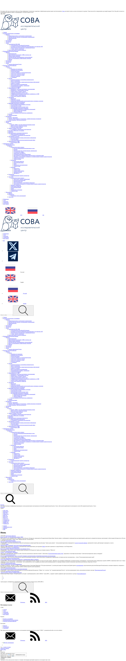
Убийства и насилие (15, 99)
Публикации (8, 40)
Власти (10, 67)
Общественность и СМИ (13, 88)
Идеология (13, 160)
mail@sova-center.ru (5, 648)
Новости (8, 34)
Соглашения (14, 77)
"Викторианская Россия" (100, 570)
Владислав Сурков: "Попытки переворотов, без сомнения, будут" (15, 548)
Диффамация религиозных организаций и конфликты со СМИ (25, 93)
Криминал (10, 131)
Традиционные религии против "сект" (19, 107)
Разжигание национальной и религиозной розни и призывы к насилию (27, 101)
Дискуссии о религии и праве (17, 75)
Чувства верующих (15, 71)
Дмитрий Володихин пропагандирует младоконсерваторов (14, 569)
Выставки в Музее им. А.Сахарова (16, 130)
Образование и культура (13, 136)
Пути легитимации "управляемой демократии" (24, 182)
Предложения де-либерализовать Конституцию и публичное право (29, 155)
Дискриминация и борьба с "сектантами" (20, 85)
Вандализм (13, 98)
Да (1, 13)
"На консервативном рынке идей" (55, 553)
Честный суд (16, 173)
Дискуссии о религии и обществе (18, 96)
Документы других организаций (18, 195)
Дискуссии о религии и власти (18, 73)
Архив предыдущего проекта (17, 147)
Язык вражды (9, 192)
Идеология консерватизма (19, 180)
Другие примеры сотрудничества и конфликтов (21, 112)
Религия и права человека (17, 127)
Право (15, 163)
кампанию (16, 546)
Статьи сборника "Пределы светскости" (17, 120)
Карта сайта (3, 649)
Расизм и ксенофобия (8, 618)
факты (43, 546)
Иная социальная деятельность (18, 134)
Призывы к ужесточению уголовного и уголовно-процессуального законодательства (33, 156)
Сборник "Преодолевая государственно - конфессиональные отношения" (24, 118)
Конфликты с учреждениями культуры (19, 90)
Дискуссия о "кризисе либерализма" (22, 179)
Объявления (6, 199)
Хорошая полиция (18, 172)
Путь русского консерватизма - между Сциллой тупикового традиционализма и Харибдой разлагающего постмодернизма (28, 556)
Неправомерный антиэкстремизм (10, 620)
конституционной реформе (81, 542)
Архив (7, 43)
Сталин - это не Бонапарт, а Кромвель (9, 552)
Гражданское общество (19, 161)
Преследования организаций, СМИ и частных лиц (19, 54)
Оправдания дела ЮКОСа (19, 153)
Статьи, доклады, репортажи (17, 48)
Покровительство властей (17, 70)
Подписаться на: (4, 654)
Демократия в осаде (10, 144)
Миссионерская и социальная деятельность (18, 133)
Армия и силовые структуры (14, 128)
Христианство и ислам (16, 105)
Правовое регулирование (16, 69)
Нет (4, 13)
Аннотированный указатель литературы (20, 175)
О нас (4, 200)
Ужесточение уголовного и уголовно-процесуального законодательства (30, 183)
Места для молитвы (15, 80)
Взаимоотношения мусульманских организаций (24, 109)
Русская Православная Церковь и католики (20, 104)
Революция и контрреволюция (20, 165)
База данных (6, 203)
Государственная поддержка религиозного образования (23, 137)
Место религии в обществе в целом (19, 125)
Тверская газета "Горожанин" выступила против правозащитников (16, 545)
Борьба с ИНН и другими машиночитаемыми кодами (23, 124)
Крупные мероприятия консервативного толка (24, 148)
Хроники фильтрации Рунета (15, 64)
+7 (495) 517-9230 (6, 647)
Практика (13, 167)
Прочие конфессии (18, 111)
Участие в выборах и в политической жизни (21, 72)
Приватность (16, 168)
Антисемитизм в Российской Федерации (20, 45)
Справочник (6, 202)
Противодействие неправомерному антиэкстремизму (20, 57)
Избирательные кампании (14, 56)
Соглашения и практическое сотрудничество (21, 129)
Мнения (10, 39)
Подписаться (3, 657)
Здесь (63, 11)
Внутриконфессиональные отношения (19, 108)
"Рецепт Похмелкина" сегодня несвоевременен (11, 564)
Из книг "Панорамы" (13, 117)
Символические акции (19, 157)
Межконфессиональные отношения (16, 103)
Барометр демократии (16, 185)
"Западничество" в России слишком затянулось (11, 572)
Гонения (10, 78)
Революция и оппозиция (16, 189)
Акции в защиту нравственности (18, 95)
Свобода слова (17, 166)
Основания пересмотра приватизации (22, 154)
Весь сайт (12, 654)
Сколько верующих (12, 115)
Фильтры (3, 507)
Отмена (9, 657)
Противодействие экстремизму (18, 102)
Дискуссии (10, 176)
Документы (8, 41)
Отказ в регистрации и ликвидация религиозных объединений (25, 82)
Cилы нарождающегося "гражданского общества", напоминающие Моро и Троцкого (20, 559)
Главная (5, 609)
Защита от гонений (15, 83)
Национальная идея (18, 181)
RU (43, 215)
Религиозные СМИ (15, 142)
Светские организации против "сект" (19, 92)
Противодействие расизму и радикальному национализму (21, 37)
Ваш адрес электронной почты (7, 653)
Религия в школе (15, 138)
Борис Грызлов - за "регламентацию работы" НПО (12, 537)
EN (21, 215)
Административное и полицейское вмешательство (22, 79)
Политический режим (18, 162)
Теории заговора (17, 159)
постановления (79, 565)
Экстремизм (11, 97)
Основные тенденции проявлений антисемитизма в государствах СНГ (27, 46)
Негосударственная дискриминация (19, 84)
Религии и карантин (15, 76)
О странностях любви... (19, 152)
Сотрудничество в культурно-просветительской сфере (23, 140)
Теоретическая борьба (16, 86)
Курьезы (10, 114)
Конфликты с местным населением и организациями (23, 89)
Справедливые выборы (19, 170)
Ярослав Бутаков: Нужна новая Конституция (11, 541)
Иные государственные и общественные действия (19, 58)
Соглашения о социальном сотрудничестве (20, 135)
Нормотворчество (12, 38)
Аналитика (5, 201)
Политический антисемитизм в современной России (23, 47)
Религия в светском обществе (9, 621)
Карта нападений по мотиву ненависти (17, 50)
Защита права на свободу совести (18, 91)
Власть (9, 123)
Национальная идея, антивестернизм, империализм (25, 150)
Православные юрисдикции (20, 110)
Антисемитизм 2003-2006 (14, 44)
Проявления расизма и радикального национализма (20, 35)
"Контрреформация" (81, 573)
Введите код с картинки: (6, 656)
